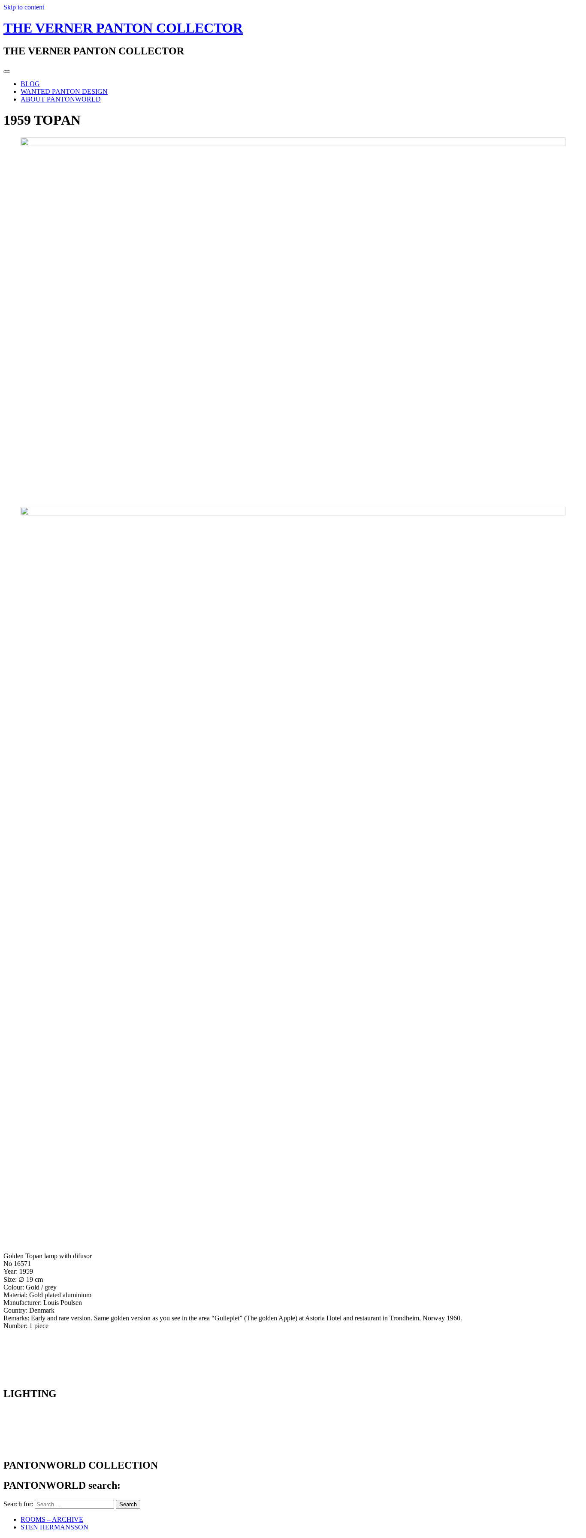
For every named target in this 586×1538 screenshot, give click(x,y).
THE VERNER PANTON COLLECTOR (123, 28)
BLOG (30, 83)
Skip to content (23, 7)
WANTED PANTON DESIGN (64, 91)
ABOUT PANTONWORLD (61, 99)
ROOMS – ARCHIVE (52, 1519)
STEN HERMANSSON (54, 1527)
